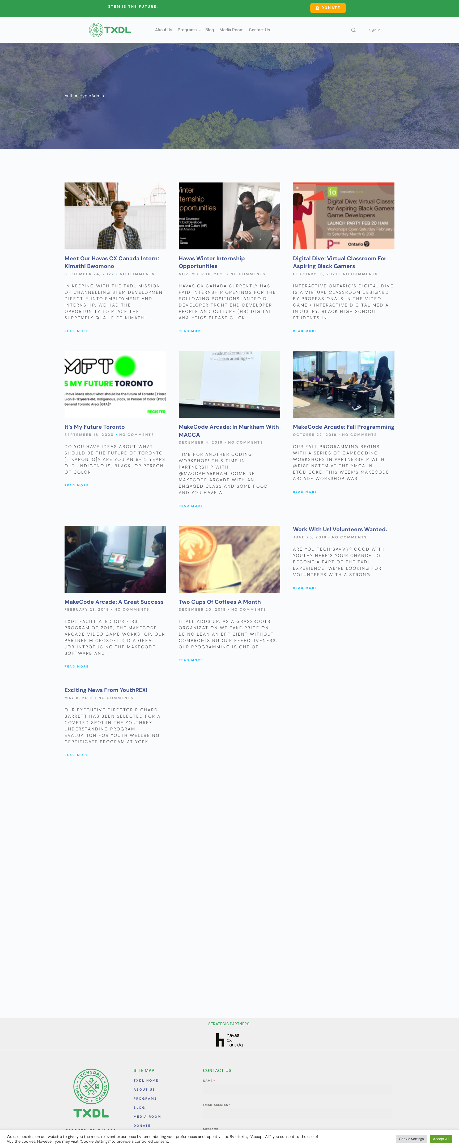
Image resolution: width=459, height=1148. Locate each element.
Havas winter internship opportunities (212, 262)
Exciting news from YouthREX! (106, 690)
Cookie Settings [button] (411, 1139)
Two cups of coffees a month (220, 602)
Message (210, 1129)
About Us (163, 29)
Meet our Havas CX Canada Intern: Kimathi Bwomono (112, 262)
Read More (77, 331)
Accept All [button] (441, 1139)
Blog (209, 29)
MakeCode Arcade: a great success (114, 602)
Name (209, 1081)
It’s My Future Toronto (95, 427)
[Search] (353, 30)
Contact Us (259, 29)
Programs (187, 29)
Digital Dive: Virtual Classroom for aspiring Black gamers (339, 262)
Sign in (374, 30)
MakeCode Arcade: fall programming (343, 427)
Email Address (216, 1105)
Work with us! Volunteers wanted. (340, 529)
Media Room (231, 29)
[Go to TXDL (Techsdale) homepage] (110, 29)
